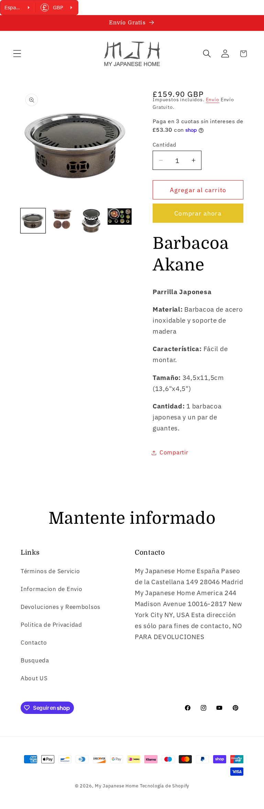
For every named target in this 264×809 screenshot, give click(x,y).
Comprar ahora (198, 213)
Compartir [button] (174, 452)
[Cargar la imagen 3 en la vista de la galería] (90, 220)
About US (34, 678)
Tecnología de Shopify (164, 786)
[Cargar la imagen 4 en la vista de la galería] (119, 220)
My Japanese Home (116, 786)
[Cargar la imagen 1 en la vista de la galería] (33, 220)
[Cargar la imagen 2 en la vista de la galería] (62, 220)
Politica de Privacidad (51, 624)
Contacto (34, 642)
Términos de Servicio (50, 571)
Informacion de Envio (51, 589)
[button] (17, 54)
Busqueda (35, 660)
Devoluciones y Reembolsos (60, 607)
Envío (212, 99)
